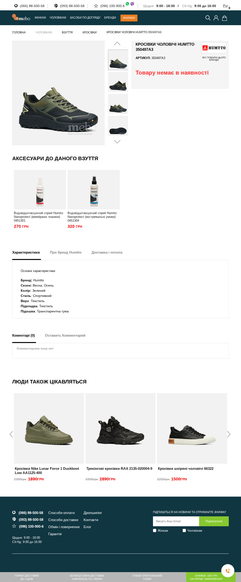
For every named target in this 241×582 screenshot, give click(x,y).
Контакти (91, 520)
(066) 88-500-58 (32, 6)
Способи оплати (61, 512)
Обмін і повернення (64, 527)
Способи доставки (63, 520)
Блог (87, 527)
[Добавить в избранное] (98, 46)
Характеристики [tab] (26, 252)
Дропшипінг (93, 512)
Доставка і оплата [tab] (107, 252)
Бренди (110, 17)
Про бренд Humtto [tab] (65, 252)
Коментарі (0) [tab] (23, 335)
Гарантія (55, 534)
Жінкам (163, 530)
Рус (226, 6)
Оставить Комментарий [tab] (65, 335)
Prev (114, 92)
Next (122, 92)
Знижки (129, 18)
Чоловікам (194, 530)
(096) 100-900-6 (112, 6)
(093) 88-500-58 (72, 6)
